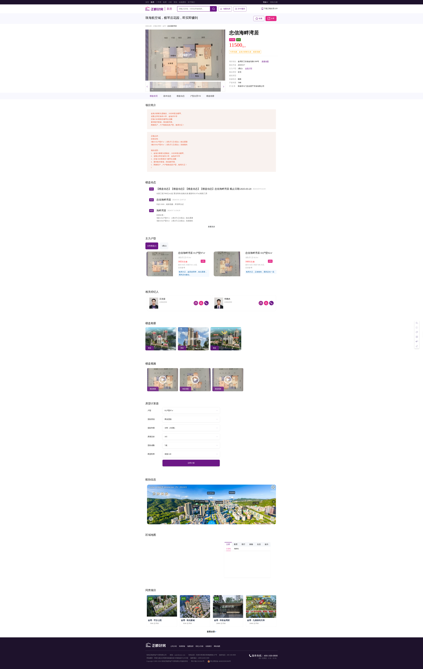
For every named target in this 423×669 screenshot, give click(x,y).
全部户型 (248, 68)
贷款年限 (151, 428)
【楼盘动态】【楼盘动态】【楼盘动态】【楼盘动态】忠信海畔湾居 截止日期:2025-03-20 (203, 188)
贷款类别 (151, 419)
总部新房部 (163, 302)
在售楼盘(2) (151, 246)
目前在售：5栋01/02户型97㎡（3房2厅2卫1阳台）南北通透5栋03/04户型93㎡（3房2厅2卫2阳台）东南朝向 (174, 218)
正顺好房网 (157, 26)
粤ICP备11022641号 (197, 661)
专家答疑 (182, 646)
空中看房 (241, 9)
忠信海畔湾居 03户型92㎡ (259, 253)
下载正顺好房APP (271, 8)
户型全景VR (195, 96)
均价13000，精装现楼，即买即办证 (170, 204)
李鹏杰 (227, 299)
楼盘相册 (210, 96)
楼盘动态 (181, 96)
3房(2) (164, 246)
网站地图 (217, 646)
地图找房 (226, 9)
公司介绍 (174, 646)
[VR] (185, 55)
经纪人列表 (199, 646)
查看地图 (265, 61)
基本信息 (167, 96)
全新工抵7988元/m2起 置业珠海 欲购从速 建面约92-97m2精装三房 (181, 193)
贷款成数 (151, 445)
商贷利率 (151, 454)
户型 (149, 410)
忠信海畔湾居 (172, 26)
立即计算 (191, 463)
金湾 (164, 26)
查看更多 (211, 227)
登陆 (272, 2)
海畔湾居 (161, 210)
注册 (276, 2)
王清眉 (162, 299)
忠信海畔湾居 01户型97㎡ (191, 253)
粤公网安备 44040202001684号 (220, 661)
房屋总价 (151, 437)
